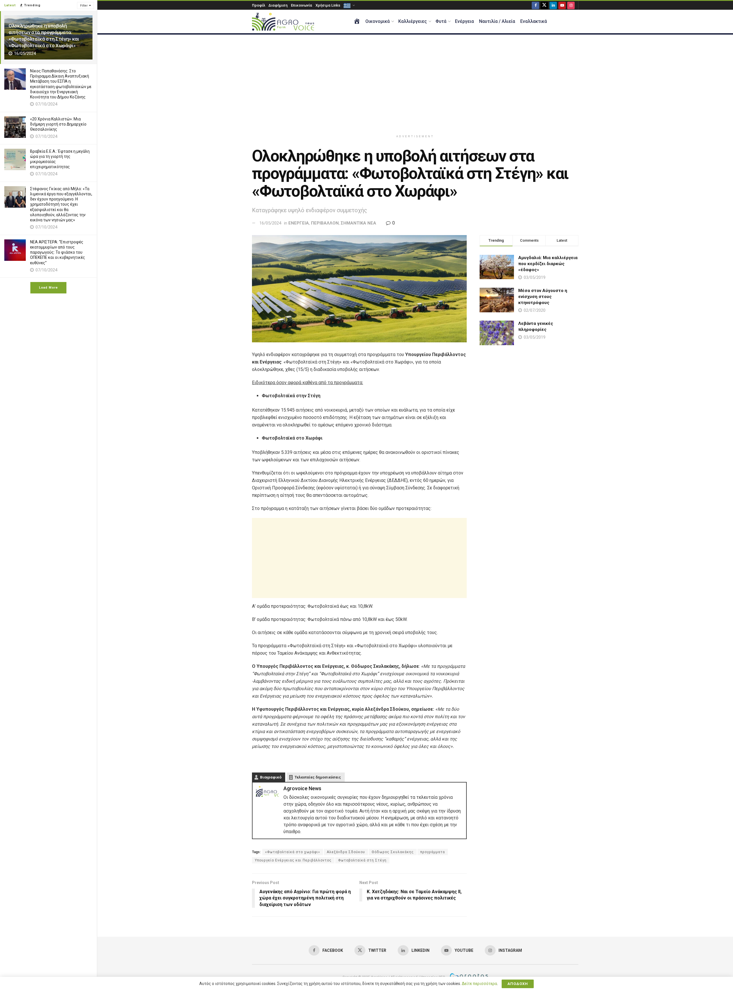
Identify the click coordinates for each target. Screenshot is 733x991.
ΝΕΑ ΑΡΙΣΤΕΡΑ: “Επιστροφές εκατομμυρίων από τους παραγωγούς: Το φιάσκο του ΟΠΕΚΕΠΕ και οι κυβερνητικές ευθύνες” (57, 252)
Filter (84, 5)
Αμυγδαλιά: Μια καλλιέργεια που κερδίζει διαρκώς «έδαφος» (548, 263)
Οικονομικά (377, 21)
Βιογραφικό (270, 777)
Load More (48, 287)
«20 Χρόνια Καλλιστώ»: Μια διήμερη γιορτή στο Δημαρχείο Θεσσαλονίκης (58, 124)
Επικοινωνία (301, 5)
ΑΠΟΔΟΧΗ (517, 984)
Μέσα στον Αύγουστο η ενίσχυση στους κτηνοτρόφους (542, 296)
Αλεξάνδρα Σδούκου (346, 852)
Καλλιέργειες (412, 21)
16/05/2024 (270, 223)
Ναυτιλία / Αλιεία (497, 21)
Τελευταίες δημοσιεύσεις (318, 777)
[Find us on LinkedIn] (553, 5)
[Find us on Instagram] (571, 5)
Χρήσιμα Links (328, 5)
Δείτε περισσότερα (479, 983)
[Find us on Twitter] (544, 5)
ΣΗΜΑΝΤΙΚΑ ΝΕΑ (358, 223)
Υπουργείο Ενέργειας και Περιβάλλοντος (293, 860)
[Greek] (349, 5)
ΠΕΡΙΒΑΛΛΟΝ (325, 223)
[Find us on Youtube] (562, 5)
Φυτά (441, 21)
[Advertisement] (415, 83)
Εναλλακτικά (533, 21)
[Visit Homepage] (283, 21)
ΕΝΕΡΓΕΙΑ (298, 223)
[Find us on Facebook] (535, 5)
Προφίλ (258, 5)
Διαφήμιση (278, 5)
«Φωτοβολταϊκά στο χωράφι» (292, 852)
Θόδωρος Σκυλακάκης (393, 852)
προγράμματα (432, 852)
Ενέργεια (464, 21)
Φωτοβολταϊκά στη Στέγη (362, 860)
